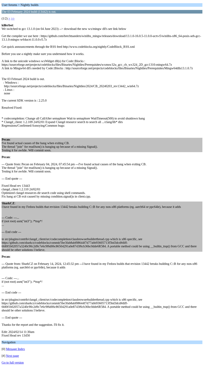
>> (13, 18)
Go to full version (13, 362)
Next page (12, 355)
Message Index (15, 349)
